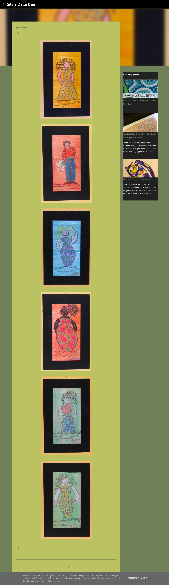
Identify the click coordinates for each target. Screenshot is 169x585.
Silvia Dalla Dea (21, 4)
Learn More (132, 578)
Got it (144, 578)
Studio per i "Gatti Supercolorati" (137, 180)
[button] (17, 33)
